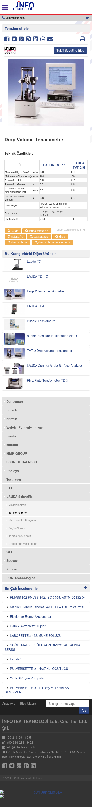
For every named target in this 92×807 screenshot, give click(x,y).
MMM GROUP (16, 453)
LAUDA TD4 (35, 306)
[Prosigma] (46, 796)
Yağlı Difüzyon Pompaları (27, 678)
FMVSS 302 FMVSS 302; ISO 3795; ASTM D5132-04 (48, 597)
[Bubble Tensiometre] (14, 324)
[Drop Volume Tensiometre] (14, 294)
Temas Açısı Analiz (20, 536)
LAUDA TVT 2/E (55, 165)
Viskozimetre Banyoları (23, 520)
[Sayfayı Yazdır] (82, 39)
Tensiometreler (18, 512)
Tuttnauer (13, 479)
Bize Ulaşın (28, 703)
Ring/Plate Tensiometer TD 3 (47, 380)
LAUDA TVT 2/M (79, 165)
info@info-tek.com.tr (20, 747)
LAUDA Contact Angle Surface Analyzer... (56, 365)
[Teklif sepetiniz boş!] (88, 18)
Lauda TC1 (35, 261)
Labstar (15, 659)
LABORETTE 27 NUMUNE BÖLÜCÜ (35, 635)
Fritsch (11, 410)
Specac (12, 560)
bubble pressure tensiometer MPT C (52, 335)
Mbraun (12, 444)
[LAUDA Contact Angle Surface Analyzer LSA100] (14, 368)
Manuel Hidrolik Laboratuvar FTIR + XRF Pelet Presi (47, 607)
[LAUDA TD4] (14, 309)
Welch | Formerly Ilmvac (24, 427)
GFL (9, 552)
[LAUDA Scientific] (46, 50)
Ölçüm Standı (17, 528)
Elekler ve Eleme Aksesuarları (31, 616)
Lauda (11, 436)
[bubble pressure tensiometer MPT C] (14, 339)
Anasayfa (8, 703)
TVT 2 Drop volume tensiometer (49, 350)
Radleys (12, 470)
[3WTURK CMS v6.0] (46, 792)
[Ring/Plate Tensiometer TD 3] (14, 383)
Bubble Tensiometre (41, 321)
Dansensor (14, 401)
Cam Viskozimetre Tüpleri (28, 626)
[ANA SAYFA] (23, 5)
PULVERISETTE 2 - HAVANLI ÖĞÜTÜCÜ (39, 668)
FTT (9, 488)
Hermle (11, 418)
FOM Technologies (20, 578)
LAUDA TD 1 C (37, 276)
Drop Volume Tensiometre (45, 291)
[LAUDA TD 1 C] (14, 279)
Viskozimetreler (18, 505)
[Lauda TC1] (14, 264)
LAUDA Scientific (19, 496)
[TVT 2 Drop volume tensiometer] (14, 353)
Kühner (12, 569)
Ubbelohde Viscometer (23, 543)
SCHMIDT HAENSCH (21, 462)
